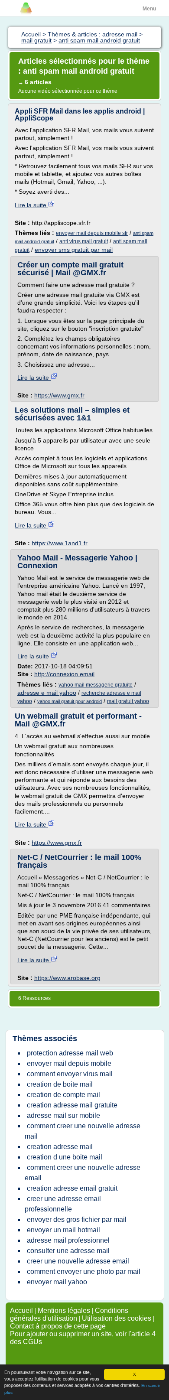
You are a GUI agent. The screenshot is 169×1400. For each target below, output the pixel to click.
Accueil (21, 1310)
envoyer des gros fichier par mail (77, 1219)
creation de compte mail (63, 1094)
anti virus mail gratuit (83, 241)
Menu (149, 9)
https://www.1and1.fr (60, 543)
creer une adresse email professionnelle (63, 1204)
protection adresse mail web (70, 1053)
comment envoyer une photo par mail (83, 1271)
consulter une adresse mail (68, 1250)
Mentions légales (64, 1310)
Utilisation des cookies (116, 1318)
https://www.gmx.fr (59, 395)
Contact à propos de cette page (58, 1326)
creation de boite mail (60, 1084)
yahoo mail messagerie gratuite (95, 685)
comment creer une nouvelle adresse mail (82, 1131)
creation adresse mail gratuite (72, 1105)
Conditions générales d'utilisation (69, 1314)
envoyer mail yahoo (57, 1282)
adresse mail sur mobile (63, 1115)
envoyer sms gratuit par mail (74, 249)
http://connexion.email (64, 674)
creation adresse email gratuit (72, 1188)
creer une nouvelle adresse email (78, 1261)
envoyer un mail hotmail (63, 1230)
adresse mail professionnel (68, 1240)
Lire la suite (31, 205)
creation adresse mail (60, 1146)
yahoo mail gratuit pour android (69, 701)
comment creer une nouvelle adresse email (82, 1173)
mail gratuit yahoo (128, 701)
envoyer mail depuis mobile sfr (92, 233)
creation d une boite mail (64, 1157)
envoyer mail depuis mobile (69, 1063)
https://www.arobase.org (67, 977)
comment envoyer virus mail (70, 1074)
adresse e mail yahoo (46, 692)
